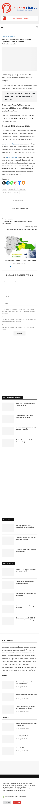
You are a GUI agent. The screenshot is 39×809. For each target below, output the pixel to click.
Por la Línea (7, 192)
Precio (16, 192)
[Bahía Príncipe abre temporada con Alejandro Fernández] (8, 709)
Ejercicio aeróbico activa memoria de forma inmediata (25, 526)
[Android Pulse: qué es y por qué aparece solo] (8, 597)
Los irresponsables (22, 736)
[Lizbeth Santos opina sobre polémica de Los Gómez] (8, 419)
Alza (4, 189)
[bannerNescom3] (19, 17)
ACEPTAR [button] (17, 802)
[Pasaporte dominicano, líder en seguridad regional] (8, 541)
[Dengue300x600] (19, 453)
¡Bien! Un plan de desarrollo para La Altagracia (26, 724)
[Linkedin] (8, 183)
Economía (12, 36)
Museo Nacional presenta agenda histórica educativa (26, 428)
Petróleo (22, 189)
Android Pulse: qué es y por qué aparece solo (26, 594)
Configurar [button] (7, 802)
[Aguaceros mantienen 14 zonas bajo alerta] (19, 247)
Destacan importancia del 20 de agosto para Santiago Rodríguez (26, 619)
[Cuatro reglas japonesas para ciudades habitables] (8, 585)
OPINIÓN (5, 717)
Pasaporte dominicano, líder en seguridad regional (26, 538)
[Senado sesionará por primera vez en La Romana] (8, 685)
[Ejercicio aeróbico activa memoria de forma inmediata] (8, 528)
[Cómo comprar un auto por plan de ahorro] (8, 609)
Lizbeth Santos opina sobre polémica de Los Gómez (24, 416)
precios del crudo (11, 157)
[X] (4, 183)
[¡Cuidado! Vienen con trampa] (8, 751)
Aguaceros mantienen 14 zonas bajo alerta (19, 260)
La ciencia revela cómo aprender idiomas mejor (26, 550)
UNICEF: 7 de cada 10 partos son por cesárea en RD (26, 570)
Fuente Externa (14, 44)
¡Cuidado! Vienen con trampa (25, 748)
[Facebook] (19, 183)
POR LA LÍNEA (7, 640)
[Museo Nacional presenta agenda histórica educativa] (8, 431)
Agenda (5, 676)
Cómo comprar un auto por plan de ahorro (26, 606)
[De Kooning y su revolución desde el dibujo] (8, 443)
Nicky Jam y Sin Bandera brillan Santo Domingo (26, 404)
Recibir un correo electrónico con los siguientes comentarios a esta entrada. (19, 321)
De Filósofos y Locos (12, 398)
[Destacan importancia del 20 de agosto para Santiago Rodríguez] (8, 621)
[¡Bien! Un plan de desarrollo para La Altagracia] (8, 727)
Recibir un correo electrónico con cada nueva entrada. (18, 328)
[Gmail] (15, 183)
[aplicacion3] (19, 348)
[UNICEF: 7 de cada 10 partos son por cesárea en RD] (8, 572)
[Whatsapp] (12, 183)
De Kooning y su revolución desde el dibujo (24, 441)
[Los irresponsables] (8, 739)
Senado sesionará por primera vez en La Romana (25, 682)
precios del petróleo (12, 144)
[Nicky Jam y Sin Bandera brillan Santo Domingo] (8, 407)
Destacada (4, 36)
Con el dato (8, 563)
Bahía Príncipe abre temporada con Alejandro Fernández (25, 707)
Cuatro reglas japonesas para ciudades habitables (25, 582)
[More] (23, 183)
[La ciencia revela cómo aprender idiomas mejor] (8, 553)
